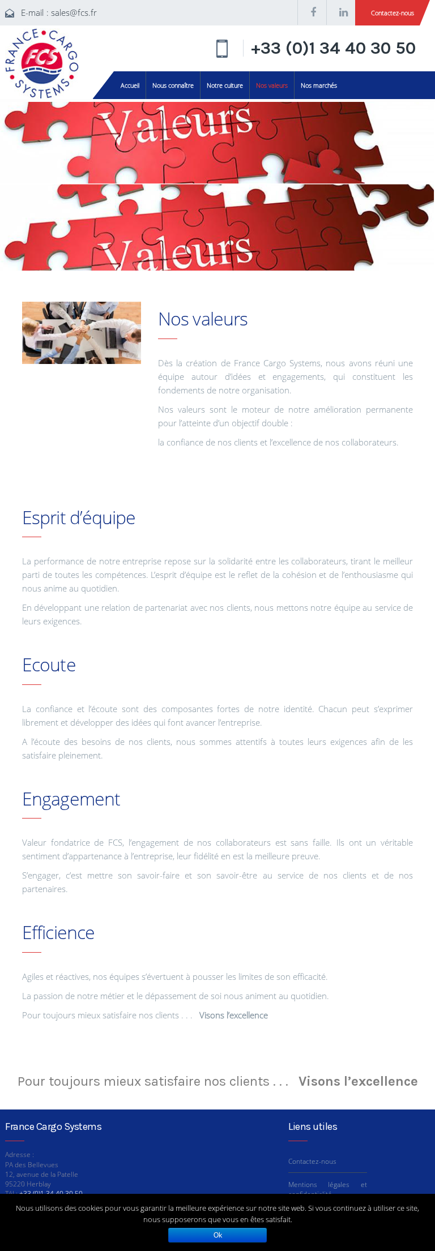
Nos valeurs (272, 85)
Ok (218, 1235)
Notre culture (225, 85)
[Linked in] (341, 12)
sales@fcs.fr (74, 12)
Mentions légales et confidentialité (327, 1189)
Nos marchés (319, 85)
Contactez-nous (392, 12)
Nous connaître (173, 85)
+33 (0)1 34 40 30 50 (333, 48)
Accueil (130, 85)
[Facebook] (312, 12)
